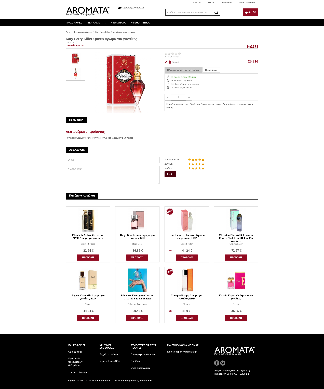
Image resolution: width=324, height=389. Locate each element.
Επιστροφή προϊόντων (143, 354)
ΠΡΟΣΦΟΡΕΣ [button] (74, 22)
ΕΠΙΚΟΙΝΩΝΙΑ (226, 3)
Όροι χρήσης (75, 351)
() (252, 12)
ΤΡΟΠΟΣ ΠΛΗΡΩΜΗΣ (247, 3)
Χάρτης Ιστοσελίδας (110, 361)
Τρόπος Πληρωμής (78, 372)
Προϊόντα (136, 361)
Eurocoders (146, 380)
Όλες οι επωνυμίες (140, 368)
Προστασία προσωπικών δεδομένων (75, 362)
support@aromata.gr (132, 7)
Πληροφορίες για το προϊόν (183, 70)
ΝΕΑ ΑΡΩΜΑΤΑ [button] (96, 22)
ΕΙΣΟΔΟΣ (197, 3)
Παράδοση (211, 70)
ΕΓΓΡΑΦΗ (211, 3)
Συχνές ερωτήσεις (109, 354)
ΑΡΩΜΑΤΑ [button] (119, 22)
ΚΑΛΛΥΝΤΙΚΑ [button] (141, 22)
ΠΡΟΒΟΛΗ (88, 257)
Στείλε (170, 174)
